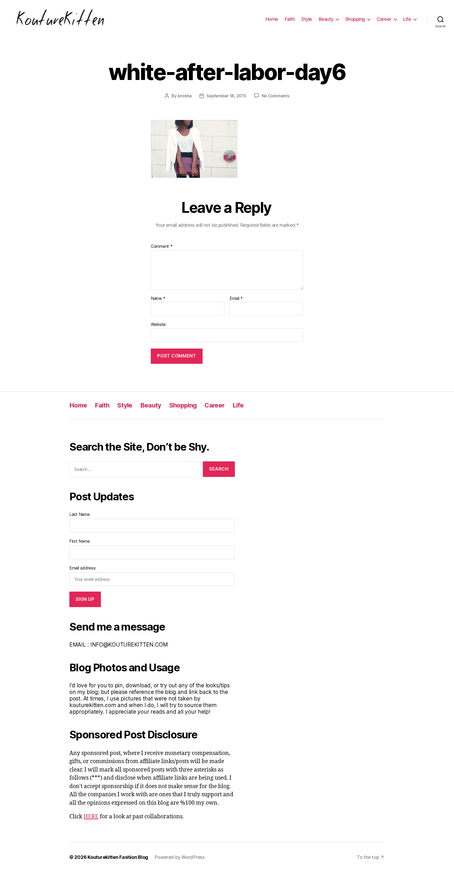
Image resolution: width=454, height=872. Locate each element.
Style (306, 19)
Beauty (326, 19)
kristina (185, 95)
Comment (162, 246)
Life (407, 19)
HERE (91, 816)
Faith (290, 19)
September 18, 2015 (226, 95)
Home (272, 19)
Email (236, 298)
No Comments (275, 95)
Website (158, 324)
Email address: (82, 568)
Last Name (79, 514)
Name (158, 298)
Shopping (355, 19)
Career (384, 19)
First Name (79, 541)
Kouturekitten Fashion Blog (117, 857)
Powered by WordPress (179, 857)
